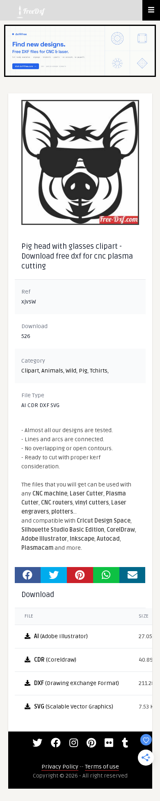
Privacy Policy (59, 766)
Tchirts (98, 370)
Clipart (30, 370)
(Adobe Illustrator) (61, 636)
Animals (52, 370)
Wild (71, 370)
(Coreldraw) (55, 659)
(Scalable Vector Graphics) (73, 706)
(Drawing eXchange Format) (76, 683)
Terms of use (102, 766)
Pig (83, 370)
